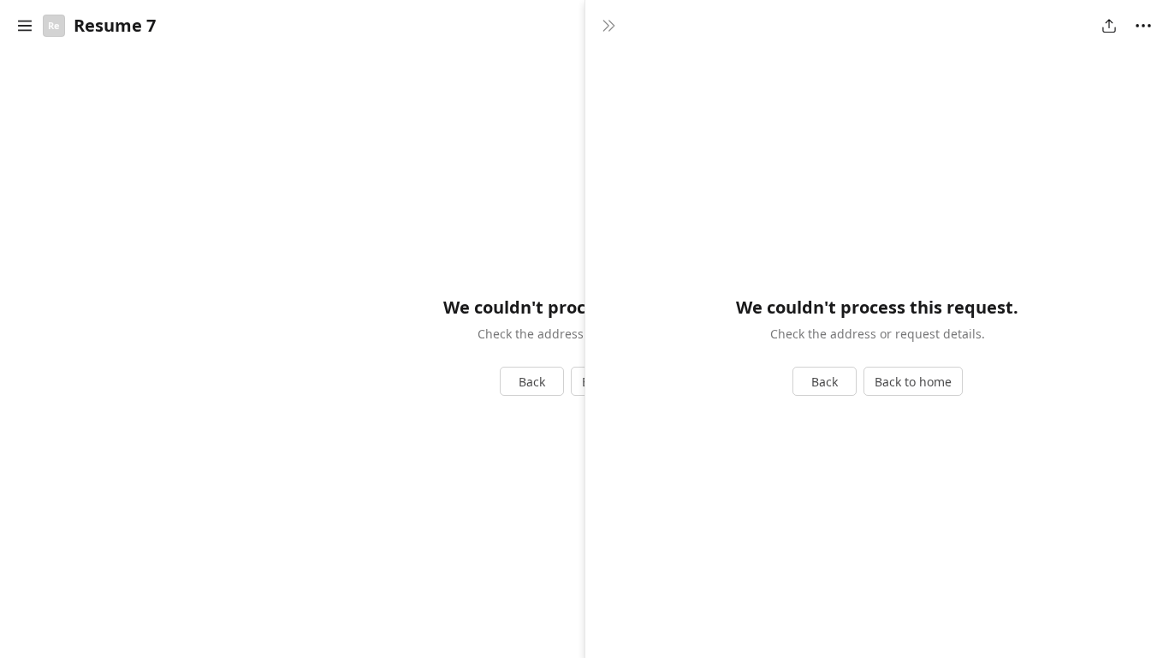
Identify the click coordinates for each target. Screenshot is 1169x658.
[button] (25, 26)
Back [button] (532, 382)
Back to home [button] (913, 382)
